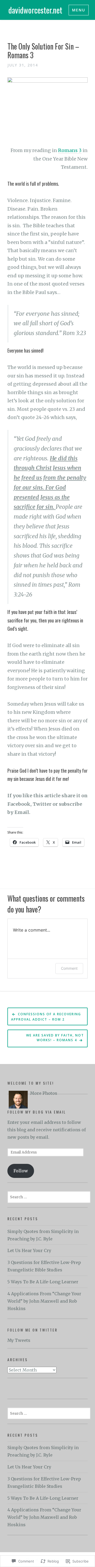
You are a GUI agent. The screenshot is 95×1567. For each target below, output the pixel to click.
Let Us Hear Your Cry (29, 1250)
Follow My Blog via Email (36, 1112)
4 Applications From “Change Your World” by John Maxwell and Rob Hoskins (44, 1301)
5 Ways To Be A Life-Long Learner (42, 1281)
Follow (20, 1170)
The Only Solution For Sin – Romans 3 (43, 51)
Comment (69, 968)
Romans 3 (70, 150)
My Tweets (18, 1340)
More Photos (43, 1093)
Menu (78, 9)
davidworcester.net (35, 10)
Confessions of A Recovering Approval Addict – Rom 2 (46, 1017)
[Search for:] (49, 1196)
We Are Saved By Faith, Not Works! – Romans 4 (55, 1038)
